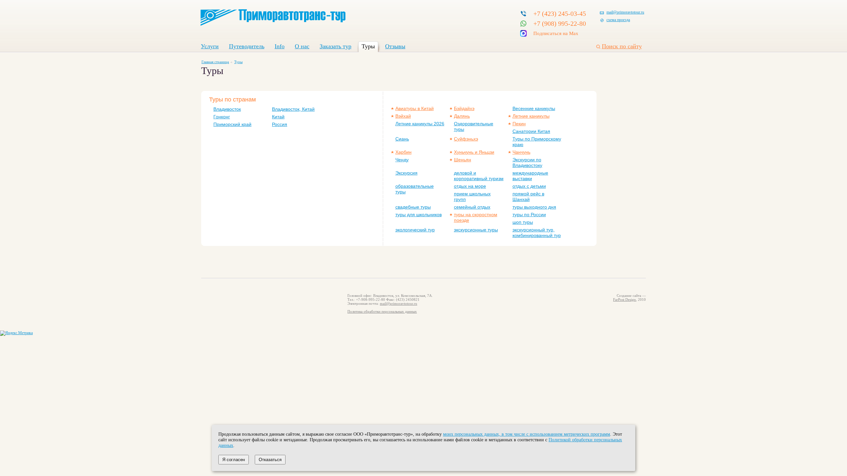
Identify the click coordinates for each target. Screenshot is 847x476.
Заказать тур (335, 46)
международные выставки (530, 175)
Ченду (402, 159)
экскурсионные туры (476, 229)
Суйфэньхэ (466, 138)
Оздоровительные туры (473, 126)
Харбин (403, 152)
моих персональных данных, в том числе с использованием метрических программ (526, 434)
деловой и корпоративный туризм (479, 175)
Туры (368, 46)
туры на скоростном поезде (475, 217)
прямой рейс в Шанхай (528, 196)
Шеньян (462, 159)
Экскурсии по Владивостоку (527, 162)
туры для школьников (418, 214)
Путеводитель (246, 46)
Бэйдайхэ (464, 108)
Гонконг (221, 116)
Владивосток (227, 109)
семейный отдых (472, 207)
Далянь (462, 116)
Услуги (210, 46)
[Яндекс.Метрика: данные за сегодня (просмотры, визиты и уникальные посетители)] (16, 333)
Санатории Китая (531, 131)
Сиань (402, 138)
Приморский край (232, 124)
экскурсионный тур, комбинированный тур (537, 232)
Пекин (519, 123)
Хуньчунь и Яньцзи (474, 152)
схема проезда (618, 20)
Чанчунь (521, 152)
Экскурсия (406, 173)
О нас (302, 46)
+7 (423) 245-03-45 (559, 13)
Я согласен (233, 459)
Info (280, 46)
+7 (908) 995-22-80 (559, 23)
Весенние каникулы (534, 108)
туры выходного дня (534, 207)
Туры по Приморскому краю (537, 141)
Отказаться (270, 459)
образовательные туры (414, 188)
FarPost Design (624, 299)
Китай (278, 116)
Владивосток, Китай (293, 109)
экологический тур (415, 229)
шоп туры (523, 222)
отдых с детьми (529, 186)
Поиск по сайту (622, 46)
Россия (279, 124)
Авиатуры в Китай (414, 108)
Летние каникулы (531, 116)
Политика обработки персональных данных (382, 311)
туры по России (529, 214)
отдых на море (470, 186)
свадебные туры (413, 207)
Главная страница (215, 62)
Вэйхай (403, 116)
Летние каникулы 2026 (419, 123)
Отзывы (395, 46)
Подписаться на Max (555, 33)
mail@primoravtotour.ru (625, 12)
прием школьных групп (472, 196)
